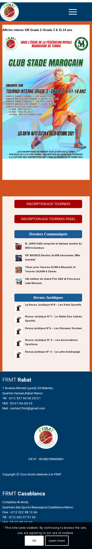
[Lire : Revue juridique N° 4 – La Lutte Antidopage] (18, 354)
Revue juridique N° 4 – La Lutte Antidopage (52, 351)
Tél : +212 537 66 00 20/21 (21, 398)
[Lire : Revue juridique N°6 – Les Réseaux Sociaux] (18, 331)
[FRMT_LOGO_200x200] (35, 11)
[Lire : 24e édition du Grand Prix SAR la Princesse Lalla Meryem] (18, 281)
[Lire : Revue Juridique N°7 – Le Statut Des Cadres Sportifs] (18, 319)
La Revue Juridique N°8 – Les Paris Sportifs (53, 304)
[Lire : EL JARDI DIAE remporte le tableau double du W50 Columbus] (18, 246)
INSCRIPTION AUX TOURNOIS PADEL (48, 219)
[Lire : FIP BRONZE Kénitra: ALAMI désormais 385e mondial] (18, 258)
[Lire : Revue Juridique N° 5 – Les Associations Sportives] (18, 343)
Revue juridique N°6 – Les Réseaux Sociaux (53, 328)
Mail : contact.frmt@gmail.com (23, 408)
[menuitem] (72, 11)
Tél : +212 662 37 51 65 (19, 517)
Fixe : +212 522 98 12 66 (19, 512)
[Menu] (72, 11)
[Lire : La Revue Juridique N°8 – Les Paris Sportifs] (18, 307)
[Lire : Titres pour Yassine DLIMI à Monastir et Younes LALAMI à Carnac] (18, 270)
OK (34, 540)
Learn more (57, 540)
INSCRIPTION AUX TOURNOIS (48, 204)
